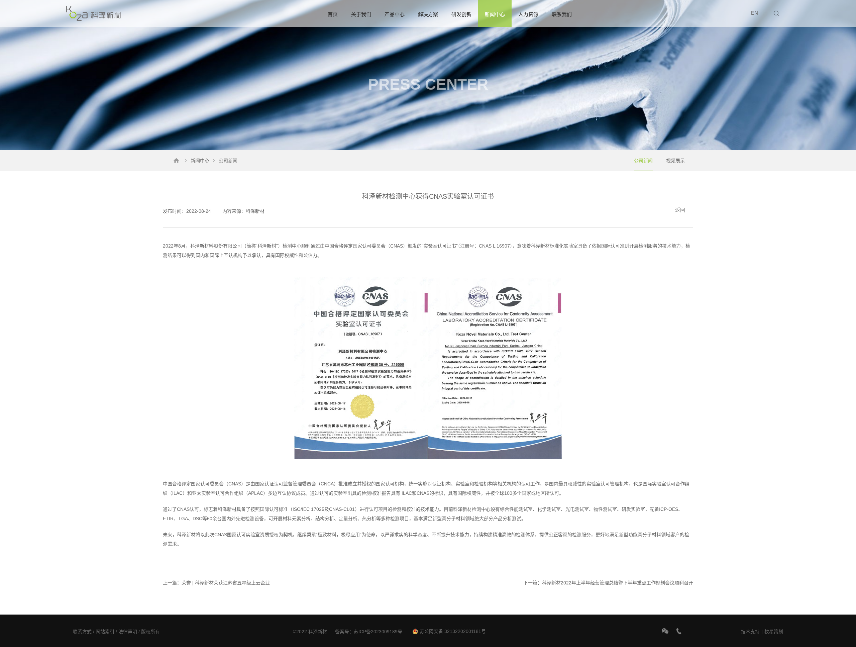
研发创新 (461, 14)
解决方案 (428, 14)
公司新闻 (643, 160)
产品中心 (395, 14)
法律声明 (127, 631)
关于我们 (361, 14)
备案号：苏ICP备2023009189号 (368, 631)
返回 (680, 210)
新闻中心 (495, 14)
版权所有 (150, 631)
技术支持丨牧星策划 (762, 631)
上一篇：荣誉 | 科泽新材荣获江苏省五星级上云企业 (216, 582)
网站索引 (105, 631)
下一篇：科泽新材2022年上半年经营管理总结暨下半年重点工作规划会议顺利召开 (608, 582)
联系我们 (562, 14)
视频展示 (675, 160)
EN (754, 13)
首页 (333, 14)
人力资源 (528, 14)
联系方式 (82, 631)
